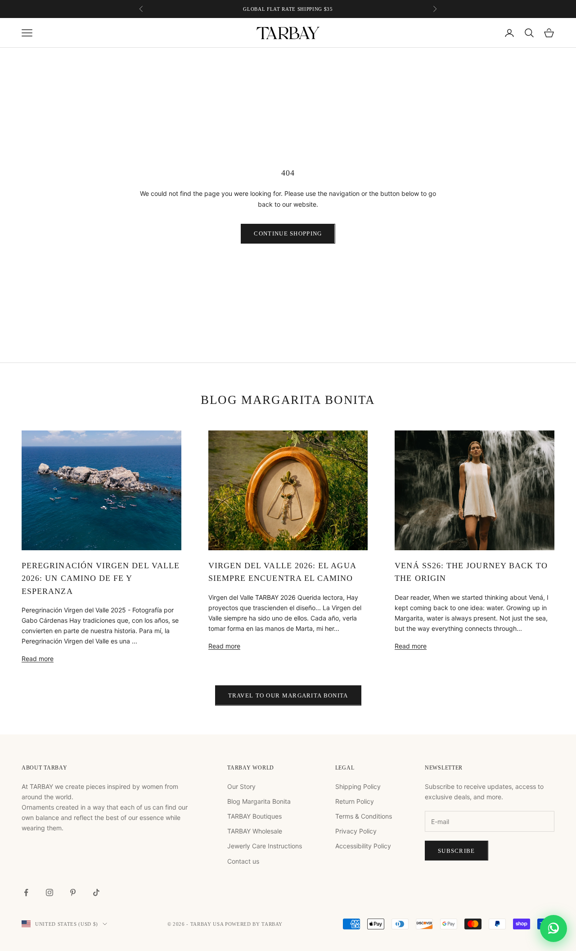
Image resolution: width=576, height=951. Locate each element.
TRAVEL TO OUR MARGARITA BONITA (288, 695)
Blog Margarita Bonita (259, 801)
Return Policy (354, 801)
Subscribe (456, 850)
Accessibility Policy (363, 846)
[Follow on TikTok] (96, 892)
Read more (38, 658)
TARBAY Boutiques (254, 816)
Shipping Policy (358, 786)
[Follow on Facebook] (26, 892)
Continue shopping (288, 233)
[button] (553, 926)
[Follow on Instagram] (49, 892)
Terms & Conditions (363, 816)
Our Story (241, 786)
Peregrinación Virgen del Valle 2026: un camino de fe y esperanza (101, 578)
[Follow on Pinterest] (72, 892)
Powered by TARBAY (254, 924)
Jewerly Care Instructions (264, 846)
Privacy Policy (356, 831)
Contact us (243, 861)
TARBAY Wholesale (254, 831)
